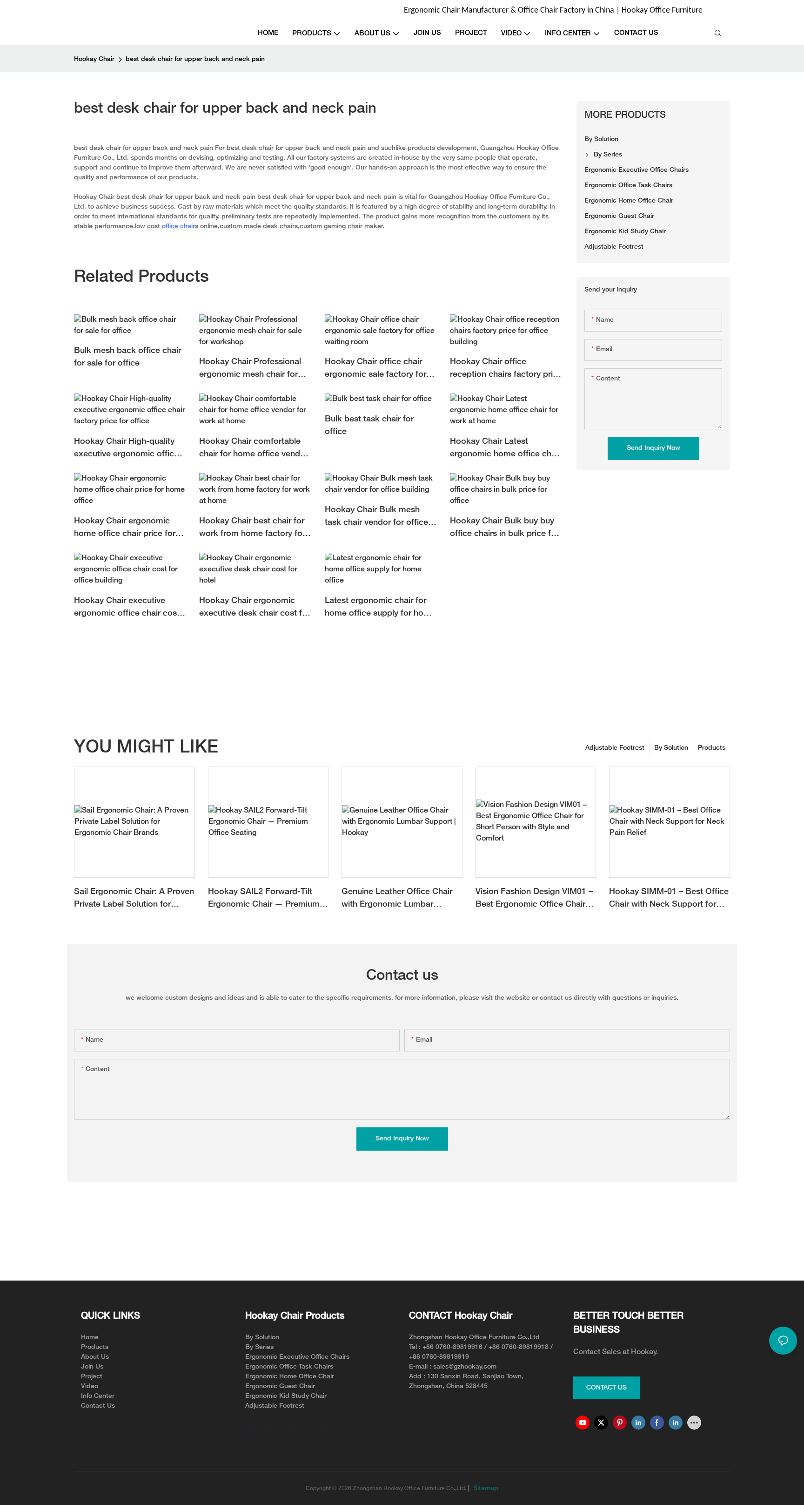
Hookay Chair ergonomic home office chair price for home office (124, 528)
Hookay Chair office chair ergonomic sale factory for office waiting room (375, 369)
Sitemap (484, 1488)
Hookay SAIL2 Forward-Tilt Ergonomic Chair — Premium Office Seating (264, 899)
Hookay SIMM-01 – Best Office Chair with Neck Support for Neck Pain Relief (669, 899)
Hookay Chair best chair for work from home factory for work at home (252, 528)
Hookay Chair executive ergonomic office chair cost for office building (127, 608)
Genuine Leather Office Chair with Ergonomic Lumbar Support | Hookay (397, 899)
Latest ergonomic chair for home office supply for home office (380, 608)
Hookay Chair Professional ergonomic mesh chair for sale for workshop (250, 369)
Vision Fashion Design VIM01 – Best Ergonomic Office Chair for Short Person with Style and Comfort (535, 899)
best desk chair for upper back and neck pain (195, 59)
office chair (178, 227)
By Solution (671, 748)
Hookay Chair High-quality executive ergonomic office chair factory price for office (127, 449)
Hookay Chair (94, 59)
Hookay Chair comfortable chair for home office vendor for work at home (253, 449)
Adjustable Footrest (614, 748)
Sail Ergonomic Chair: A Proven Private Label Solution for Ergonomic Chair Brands (134, 899)
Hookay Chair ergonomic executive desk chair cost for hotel (254, 608)
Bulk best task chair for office (369, 425)
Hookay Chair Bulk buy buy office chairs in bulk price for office (504, 528)
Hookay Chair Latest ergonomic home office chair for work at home (505, 449)
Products (711, 748)
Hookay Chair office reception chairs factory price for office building (506, 369)
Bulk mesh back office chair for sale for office (127, 357)
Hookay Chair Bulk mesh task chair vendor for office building (376, 517)
